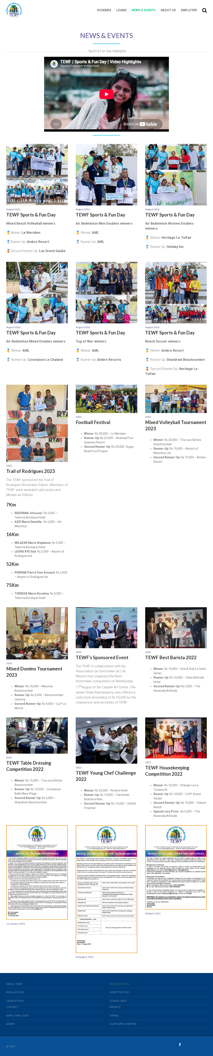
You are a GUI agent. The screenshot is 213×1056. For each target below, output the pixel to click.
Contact (12, 1007)
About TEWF (14, 984)
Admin (10, 1023)
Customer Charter (123, 1023)
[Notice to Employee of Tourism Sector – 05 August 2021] (106, 827)
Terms (114, 1015)
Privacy (115, 1007)
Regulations (15, 992)
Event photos (119, 992)
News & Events (119, 984)
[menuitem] (106, 10)
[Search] (204, 10)
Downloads (118, 1000)
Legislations (15, 1000)
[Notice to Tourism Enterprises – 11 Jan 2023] (37, 827)
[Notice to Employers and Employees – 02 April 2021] (176, 827)
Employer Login (17, 1015)
